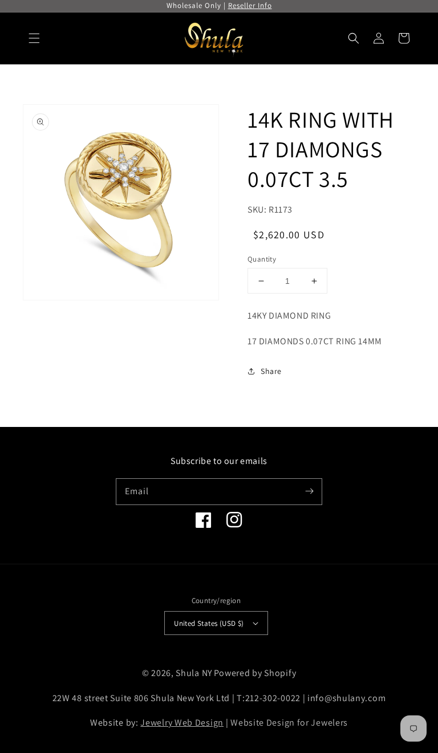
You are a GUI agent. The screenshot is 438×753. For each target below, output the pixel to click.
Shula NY (194, 673)
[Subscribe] (309, 491)
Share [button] (271, 371)
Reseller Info (250, 5)
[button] (34, 38)
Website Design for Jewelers (289, 722)
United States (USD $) (209, 623)
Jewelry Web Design (182, 722)
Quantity (262, 259)
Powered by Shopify (255, 673)
